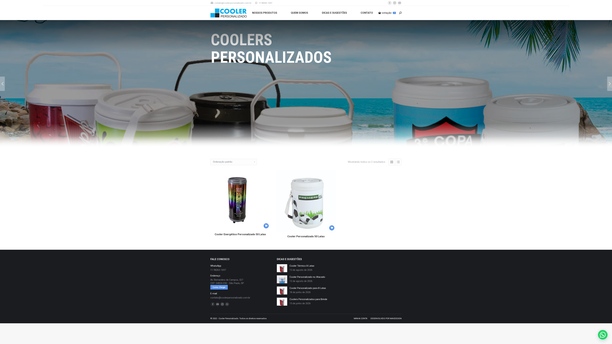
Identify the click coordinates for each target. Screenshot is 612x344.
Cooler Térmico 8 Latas (302, 265)
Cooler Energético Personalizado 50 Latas (240, 234)
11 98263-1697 (265, 3)
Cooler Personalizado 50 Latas (306, 236)
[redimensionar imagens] (282, 268)
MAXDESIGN (396, 318)
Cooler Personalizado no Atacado (307, 277)
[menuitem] (265, 13)
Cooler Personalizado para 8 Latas (308, 288)
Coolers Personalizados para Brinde (308, 299)
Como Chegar (219, 287)
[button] (266, 225)
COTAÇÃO (388, 13)
